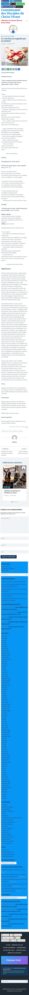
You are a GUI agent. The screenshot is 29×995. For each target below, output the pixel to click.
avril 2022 (4, 747)
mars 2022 (4, 749)
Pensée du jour (5, 832)
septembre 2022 (6, 736)
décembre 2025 (5, 653)
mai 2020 (3, 796)
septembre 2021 (6, 762)
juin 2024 (3, 691)
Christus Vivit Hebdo (7, 807)
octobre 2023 (5, 708)
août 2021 (4, 764)
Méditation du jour (17, 945)
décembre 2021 (5, 755)
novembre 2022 (5, 732)
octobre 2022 (5, 734)
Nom (3, 538)
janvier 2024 (4, 702)
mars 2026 (4, 646)
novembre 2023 (5, 706)
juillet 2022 (4, 740)
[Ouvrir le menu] (26, 21)
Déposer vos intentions (8, 568)
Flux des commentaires (8, 854)
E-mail (3, 545)
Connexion (4, 850)
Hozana (3, 813)
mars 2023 (4, 723)
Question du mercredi (7, 837)
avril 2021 (4, 772)
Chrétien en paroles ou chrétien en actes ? (13, 581)
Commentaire (5, 518)
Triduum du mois (6, 843)
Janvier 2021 (4, 815)
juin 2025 (3, 666)
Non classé (4, 826)
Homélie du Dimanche (7, 811)
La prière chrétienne (7, 820)
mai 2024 (3, 693)
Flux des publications (7, 852)
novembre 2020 (5, 783)
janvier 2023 (4, 728)
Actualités (4, 805)
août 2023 (4, 713)
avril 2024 (4, 696)
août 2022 (4, 738)
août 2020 (4, 790)
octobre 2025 (5, 657)
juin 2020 (3, 794)
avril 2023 (4, 721)
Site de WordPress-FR (7, 856)
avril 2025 (4, 670)
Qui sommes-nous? (9, 950)
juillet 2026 (4, 638)
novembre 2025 (5, 655)
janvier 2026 (4, 651)
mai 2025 (3, 668)
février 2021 (4, 777)
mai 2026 (3, 642)
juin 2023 (3, 717)
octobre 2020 (5, 785)
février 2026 (4, 649)
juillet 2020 (4, 792)
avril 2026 (4, 644)
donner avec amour (6, 431)
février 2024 (4, 700)
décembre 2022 (5, 730)
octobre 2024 (5, 683)
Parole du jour (5, 830)
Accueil (8, 945)
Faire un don (4, 570)
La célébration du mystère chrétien (11, 817)
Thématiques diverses (7, 841)
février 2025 (4, 674)
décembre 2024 (5, 678)
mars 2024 (4, 698)
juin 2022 (3, 743)
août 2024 (4, 687)
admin (4, 43)
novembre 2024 (5, 681)
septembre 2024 (6, 685)
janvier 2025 (4, 676)
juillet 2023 (4, 715)
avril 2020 (4, 798)
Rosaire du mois (5, 839)
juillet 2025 (4, 664)
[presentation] (14, 477)
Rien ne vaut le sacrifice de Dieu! (23, 451)
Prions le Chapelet (6, 835)
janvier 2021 (4, 779)
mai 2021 (3, 770)
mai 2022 (3, 745)
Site (2, 552)
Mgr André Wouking (7, 824)
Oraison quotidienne (7, 828)
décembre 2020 (5, 781)
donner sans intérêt (17, 431)
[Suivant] (24, 483)
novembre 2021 (5, 758)
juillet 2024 (4, 689)
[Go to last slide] (5, 483)
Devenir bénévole (6, 566)
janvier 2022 (4, 753)
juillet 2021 (4, 766)
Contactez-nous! (21, 950)
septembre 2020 (6, 787)
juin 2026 (3, 640)
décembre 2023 (5, 704)
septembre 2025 (6, 659)
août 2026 (4, 636)
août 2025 (4, 661)
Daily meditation (6, 809)
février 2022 (4, 751)
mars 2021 (4, 775)
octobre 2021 (5, 760)
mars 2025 (4, 672)
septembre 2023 (6, 710)
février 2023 (4, 725)
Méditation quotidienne (7, 36)
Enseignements (21, 947)
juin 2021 (3, 768)
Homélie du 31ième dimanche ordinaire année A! (7, 452)
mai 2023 (3, 719)
